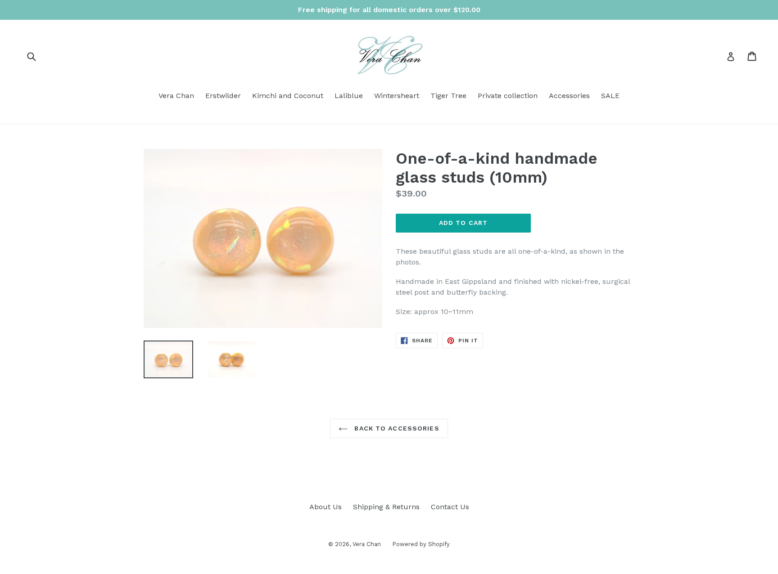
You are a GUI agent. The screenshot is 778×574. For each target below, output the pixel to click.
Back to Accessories (395, 428)
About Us (325, 506)
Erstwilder (223, 95)
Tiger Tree (448, 95)
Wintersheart (396, 95)
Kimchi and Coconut (287, 95)
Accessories (569, 95)
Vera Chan (176, 95)
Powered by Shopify (421, 544)
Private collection (508, 95)
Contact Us (450, 506)
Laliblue (349, 95)
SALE (610, 95)
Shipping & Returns (386, 506)
